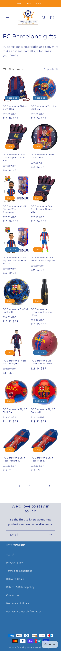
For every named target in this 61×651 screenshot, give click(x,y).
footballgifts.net (24, 647)
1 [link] (9, 486)
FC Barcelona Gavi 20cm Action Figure (43, 259)
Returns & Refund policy (20, 587)
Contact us (12, 595)
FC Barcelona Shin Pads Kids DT (42, 459)
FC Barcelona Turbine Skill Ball (44, 107)
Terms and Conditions (19, 570)
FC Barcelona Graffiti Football (15, 311)
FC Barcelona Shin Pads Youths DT (14, 459)
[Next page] (30, 494)
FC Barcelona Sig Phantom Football (42, 362)
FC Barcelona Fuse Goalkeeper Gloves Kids (14, 157)
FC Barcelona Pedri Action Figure (14, 362)
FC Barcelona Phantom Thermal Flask (42, 312)
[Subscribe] (50, 534)
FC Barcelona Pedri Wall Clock (42, 156)
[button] (7, 17)
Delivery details (15, 579)
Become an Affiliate (17, 603)
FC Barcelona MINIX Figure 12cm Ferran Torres (15, 260)
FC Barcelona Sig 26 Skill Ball (15, 411)
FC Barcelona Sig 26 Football (43, 411)
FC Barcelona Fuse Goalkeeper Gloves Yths (42, 209)
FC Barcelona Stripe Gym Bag (15, 107)
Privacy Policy (14, 562)
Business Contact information (24, 611)
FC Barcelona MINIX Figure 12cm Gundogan (15, 209)
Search (10, 554)
